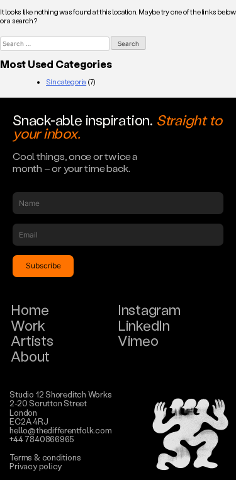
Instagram (149, 309)
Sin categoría (66, 81)
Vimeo (138, 340)
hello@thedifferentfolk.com (60, 430)
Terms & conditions (45, 457)
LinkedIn (144, 325)
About (30, 356)
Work (28, 325)
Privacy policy (35, 465)
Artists (32, 340)
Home (29, 309)
